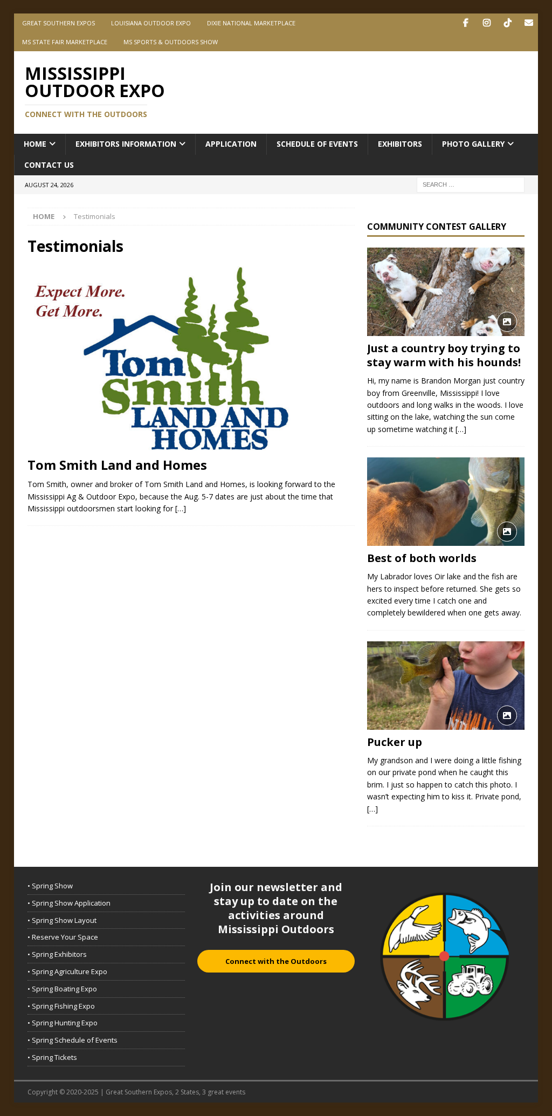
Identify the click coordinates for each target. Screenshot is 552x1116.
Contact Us (49, 165)
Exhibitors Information (125, 144)
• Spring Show (50, 886)
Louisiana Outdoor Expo (151, 23)
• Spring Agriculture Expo (67, 971)
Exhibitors (400, 144)
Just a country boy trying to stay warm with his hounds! (444, 355)
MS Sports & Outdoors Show (170, 42)
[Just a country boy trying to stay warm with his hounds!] (446, 292)
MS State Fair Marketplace (64, 42)
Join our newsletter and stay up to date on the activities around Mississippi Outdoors (276, 908)
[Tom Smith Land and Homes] (191, 358)
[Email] (528, 22)
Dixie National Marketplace (251, 23)
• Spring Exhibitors (57, 954)
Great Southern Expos (58, 23)
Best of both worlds (422, 558)
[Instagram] (486, 22)
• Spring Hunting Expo (62, 1023)
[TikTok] (507, 22)
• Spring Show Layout (61, 920)
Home (35, 144)
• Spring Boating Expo (62, 989)
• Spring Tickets (52, 1057)
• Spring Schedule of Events (72, 1040)
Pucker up (394, 742)
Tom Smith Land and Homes (117, 465)
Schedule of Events (317, 144)
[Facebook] (465, 22)
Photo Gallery (473, 144)
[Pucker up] (446, 685)
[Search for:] (471, 184)
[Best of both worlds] (446, 501)
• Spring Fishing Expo (61, 1006)
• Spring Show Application (69, 903)
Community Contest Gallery (436, 226)
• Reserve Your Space (62, 937)
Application (231, 144)
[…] (180, 508)
